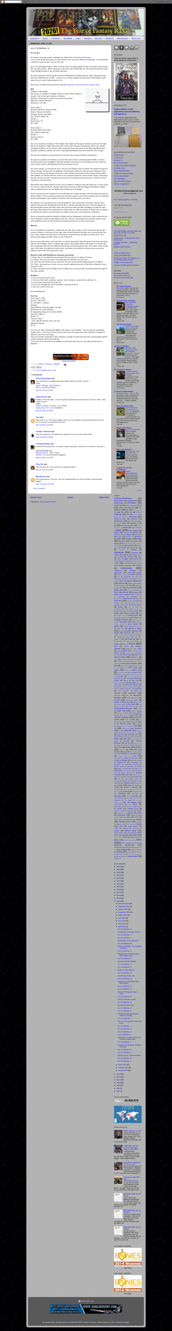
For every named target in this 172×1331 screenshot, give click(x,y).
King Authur (129, 665)
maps (123, 682)
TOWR (134, 806)
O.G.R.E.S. (125, 715)
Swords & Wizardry (131, 787)
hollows (116, 644)
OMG (133, 719)
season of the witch (131, 758)
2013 (118, 1074)
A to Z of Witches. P (125, 986)
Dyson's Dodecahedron (125, 391)
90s (131, 512)
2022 (118, 878)
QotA (125, 739)
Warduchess (135, 828)
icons (118, 650)
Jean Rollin (117, 659)
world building (121, 849)
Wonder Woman (131, 847)
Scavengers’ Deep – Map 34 (126, 393)
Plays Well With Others (122, 171)
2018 (118, 890)
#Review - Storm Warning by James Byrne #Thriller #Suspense (131, 350)
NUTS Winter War (120, 235)
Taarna (125, 789)
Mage (124, 678)
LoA (123, 674)
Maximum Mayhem (131, 685)
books (116, 543)
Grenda (116, 633)
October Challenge (121, 717)
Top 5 (122, 806)
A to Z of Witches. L (124, 1008)
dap (137, 576)
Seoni (132, 760)
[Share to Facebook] (38, 367)
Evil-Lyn (124, 611)
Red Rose (137, 743)
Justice (116, 663)
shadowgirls (117, 764)
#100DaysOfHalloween (123, 498)
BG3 (122, 534)
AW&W (125, 527)
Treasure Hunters (119, 810)
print (136, 735)
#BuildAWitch (118, 501)
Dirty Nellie (138, 585)
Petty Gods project (84, 57)
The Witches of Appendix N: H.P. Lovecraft (132, 1163)
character (119, 552)
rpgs (124, 752)
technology (135, 793)
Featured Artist (119, 155)
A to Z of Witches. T (124, 964)
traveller (119, 808)
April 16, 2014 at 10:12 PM (45, 484)
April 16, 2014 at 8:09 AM (44, 425)
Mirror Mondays (123, 691)
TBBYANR (121, 794)
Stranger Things (134, 779)
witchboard (136, 843)
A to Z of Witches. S (125, 967)
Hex (140, 639)
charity (116, 555)
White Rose (117, 837)
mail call (135, 680)
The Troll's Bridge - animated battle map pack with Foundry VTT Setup (127, 232)
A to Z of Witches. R (125, 973)
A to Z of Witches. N (125, 996)
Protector (123, 737)
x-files (138, 852)
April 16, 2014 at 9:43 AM (44, 437)
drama (137, 598)
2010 (118, 1083)
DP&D (116, 592)
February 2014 (123, 1067)
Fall (130, 611)
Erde (138, 609)
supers (119, 785)
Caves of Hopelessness (122, 253)
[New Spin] (120, 288)
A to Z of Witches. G (125, 1032)
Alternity (139, 521)
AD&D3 (123, 517)
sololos (112, 1322)
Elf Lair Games (136, 605)
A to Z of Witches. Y (125, 935)
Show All (139, 490)
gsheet (137, 633)
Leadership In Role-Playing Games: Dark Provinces (132, 373)
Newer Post (35, 497)
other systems (136, 728)
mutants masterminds (121, 702)
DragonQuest (134, 596)
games (116, 626)
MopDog (38, 455)
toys (140, 806)
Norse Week (129, 713)
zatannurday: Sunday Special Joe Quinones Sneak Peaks (129, 1038)
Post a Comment (39, 488)
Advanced (133, 517)
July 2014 (121, 918)
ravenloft (126, 741)
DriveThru (118, 601)
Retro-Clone (118, 747)
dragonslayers (127, 598)
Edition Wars (135, 603)
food (138, 617)
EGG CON (125, 605)
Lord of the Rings (137, 674)
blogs (139, 539)
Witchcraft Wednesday (124, 845)
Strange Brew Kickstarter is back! (129, 932)
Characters (55, 38)
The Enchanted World (121, 176)
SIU (139, 768)
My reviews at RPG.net (122, 275)
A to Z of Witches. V (125, 951)
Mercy (132, 687)
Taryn (140, 791)
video (121, 826)
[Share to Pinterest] (40, 367)
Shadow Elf (121, 762)
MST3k (128, 700)
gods (137, 631)
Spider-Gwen (136, 774)
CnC (117, 563)
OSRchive (125, 728)
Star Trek (138, 777)
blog (119, 539)
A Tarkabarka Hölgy (43, 444)
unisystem (121, 815)
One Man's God (119, 168)
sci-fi (134, 756)
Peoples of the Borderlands (123, 262)
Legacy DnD (136, 670)
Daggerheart (127, 576)
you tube (121, 856)
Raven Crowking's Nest (125, 406)
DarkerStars (117, 579)
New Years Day (127, 706)
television (117, 796)
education (117, 605)
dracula (125, 592)
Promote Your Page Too (121, 212)
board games (134, 541)
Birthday (137, 534)
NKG (132, 711)
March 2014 (122, 1065)
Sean (37, 417)
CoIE (138, 563)
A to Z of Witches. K (125, 1011)
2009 (118, 1085)
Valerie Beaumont (119, 819)
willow (116, 840)
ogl (134, 717)
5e (127, 510)
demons (121, 583)
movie (136, 698)
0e (115, 505)
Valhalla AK (129, 819)
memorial (116, 687)
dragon (136, 592)
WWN (132, 852)
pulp (137, 737)
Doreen (129, 590)
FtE (123, 624)
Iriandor (137, 655)
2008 (118, 1088)
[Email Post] (64, 364)
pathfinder (128, 730)
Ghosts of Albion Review (126, 970)
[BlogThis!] (34, 367)
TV (124, 813)
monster (117, 693)
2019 (118, 887)
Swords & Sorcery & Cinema (124, 173)
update (133, 815)
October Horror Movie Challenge (125, 165)
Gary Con (139, 626)
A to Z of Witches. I (124, 1026)
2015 (118, 898)
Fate (140, 613)
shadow (139, 760)
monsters (132, 693)
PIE (127, 732)
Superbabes (117, 783)
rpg (127, 750)
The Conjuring (118, 798)
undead (139, 813)
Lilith (140, 672)
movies (117, 700)
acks (134, 514)
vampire (138, 819)
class (140, 557)
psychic (132, 737)
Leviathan (120, 672)
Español (116, 611)
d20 (140, 574)
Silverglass (130, 766)
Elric (130, 607)
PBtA (138, 730)
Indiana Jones (129, 653)
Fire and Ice (123, 617)
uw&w (128, 817)
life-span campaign (130, 672)
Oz (120, 730)
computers (132, 570)
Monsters (87, 38)
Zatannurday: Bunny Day (126, 976)
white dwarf (132, 835)
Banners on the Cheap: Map (123, 277)
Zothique (116, 858)
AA (128, 514)
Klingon (138, 665)
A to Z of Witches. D (125, 1049)
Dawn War (123, 581)
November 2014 (123, 906)
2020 (118, 884)
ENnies (131, 609)
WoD (123, 847)
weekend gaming (131, 832)
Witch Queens (122, 38)
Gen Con (120, 628)
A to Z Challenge (41, 370)
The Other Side (118, 208)
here (63, 422)
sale (129, 754)
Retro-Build (136, 745)
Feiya (115, 617)
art (115, 525)
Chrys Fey (39, 464)
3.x (140, 508)
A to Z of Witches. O (125, 989)
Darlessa (126, 579)
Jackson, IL (118, 160)
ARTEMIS (124, 525)
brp (135, 543)
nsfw (117, 715)
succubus (117, 781)
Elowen (120, 607)
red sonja (117, 745)
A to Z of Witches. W (125, 943)
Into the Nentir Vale (124, 655)
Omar (126, 719)
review (128, 747)
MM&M (136, 691)
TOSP (128, 806)
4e (120, 510)
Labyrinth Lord (72, 85)
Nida (140, 708)
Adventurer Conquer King (89, 85)
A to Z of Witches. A (124, 1061)
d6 (118, 576)
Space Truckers (126, 772)
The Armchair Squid (124, 324)
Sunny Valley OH (134, 781)
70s (115, 512)
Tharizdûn (135, 796)
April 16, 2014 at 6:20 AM (44, 411)
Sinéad (139, 766)
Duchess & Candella (133, 601)
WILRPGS (126, 840)
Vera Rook (129, 824)
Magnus (126, 680)
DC (131, 581)
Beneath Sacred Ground (122, 247)
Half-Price (123, 635)
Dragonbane (138, 594)
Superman (127, 783)
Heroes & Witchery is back (127, 999)
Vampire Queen (125, 822)
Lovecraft (120, 676)
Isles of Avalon (120, 657)
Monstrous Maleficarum (121, 695)
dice (130, 585)
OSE (135, 726)
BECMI (135, 532)
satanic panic (137, 754)
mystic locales (121, 704)
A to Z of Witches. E (125, 1042)
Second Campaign (120, 760)
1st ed (139, 505)
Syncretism (117, 789)
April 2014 (122, 927)
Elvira (137, 607)
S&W (122, 754)
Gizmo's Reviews (123, 346)
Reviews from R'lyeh (124, 428)
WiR (133, 840)
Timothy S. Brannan (43, 431)
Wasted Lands (130, 831)
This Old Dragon (119, 179)
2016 (118, 895)
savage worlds (122, 756)
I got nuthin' (137, 649)
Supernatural (138, 783)
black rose (117, 537)
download (136, 590)
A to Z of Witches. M (125, 1002)
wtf (128, 852)
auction (118, 527)
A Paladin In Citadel (124, 370)
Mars (130, 683)
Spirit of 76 (117, 776)
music (136, 700)
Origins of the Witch (125, 726)
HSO (115, 646)
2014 (118, 901)
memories (124, 687)
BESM (116, 534)
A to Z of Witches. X (125, 938)
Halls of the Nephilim (124, 449)
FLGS (132, 617)
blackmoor (129, 536)
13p (120, 505)
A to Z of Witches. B (125, 1058)
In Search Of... (119, 158)
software (133, 770)
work (140, 847)
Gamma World (128, 626)
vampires (139, 821)
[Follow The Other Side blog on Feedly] (121, 225)
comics (139, 565)
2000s (121, 508)
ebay (125, 603)
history (137, 641)
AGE (129, 521)
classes (135, 559)
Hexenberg (129, 641)
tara (125, 791)
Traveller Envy (132, 808)
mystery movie (137, 702)
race (138, 739)
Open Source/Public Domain (127, 721)
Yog (115, 856)
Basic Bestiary (133, 530)
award (133, 527)
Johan (139, 659)
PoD (129, 735)
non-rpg (139, 711)
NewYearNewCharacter (123, 708)
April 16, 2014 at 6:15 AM (44, 390)
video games (133, 826)
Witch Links (136, 38)
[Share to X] (36, 367)
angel (117, 523)
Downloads (68, 38)
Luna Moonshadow (133, 676)
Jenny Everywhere (129, 659)
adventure (134, 519)
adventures (118, 521)
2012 (118, 1077)
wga (123, 835)
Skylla (116, 770)
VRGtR (116, 828)
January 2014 (123, 1070)
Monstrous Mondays (121, 163)
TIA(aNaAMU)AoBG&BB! (121, 804)
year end (122, 854)
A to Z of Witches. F (124, 1034)
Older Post (104, 497)
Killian (122, 665)
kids (115, 666)
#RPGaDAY (132, 503)
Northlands (138, 713)
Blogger (126, 1322)
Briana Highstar (128, 543)
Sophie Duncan (41, 397)
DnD (135, 588)
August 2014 (122, 915)
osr (115, 728)
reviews (139, 747)
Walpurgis (125, 828)
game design (133, 624)
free (115, 622)
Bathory (116, 532)
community (126, 568)
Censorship (122, 549)
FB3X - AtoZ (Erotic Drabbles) (46, 387)
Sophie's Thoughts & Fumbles (46, 406)
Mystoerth (109, 38)
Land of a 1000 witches (128, 668)
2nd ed (130, 508)
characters (134, 553)
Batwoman (127, 532)
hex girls (119, 641)
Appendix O (34, 38)
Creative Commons (122, 574)
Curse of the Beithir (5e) (122, 255)
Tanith (120, 791)
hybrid (128, 648)
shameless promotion (132, 764)
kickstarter (133, 663)
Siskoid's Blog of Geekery (126, 301)
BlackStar (138, 537)
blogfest (129, 539)
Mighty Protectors (125, 689)
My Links (98, 38)
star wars (121, 779)
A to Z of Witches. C (125, 1052)
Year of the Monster (134, 854)
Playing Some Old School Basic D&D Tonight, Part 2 (128, 954)
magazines (117, 678)
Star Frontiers (128, 776)
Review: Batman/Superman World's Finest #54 (132, 473)
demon (139, 581)
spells (127, 774)
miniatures (138, 689)
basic (50, 370)
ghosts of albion (135, 628)
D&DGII (132, 574)
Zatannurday (132, 856)
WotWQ (119, 852)
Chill (121, 557)
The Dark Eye (131, 798)
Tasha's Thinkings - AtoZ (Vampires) (48, 385)
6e (139, 510)
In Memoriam (134, 650)
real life (127, 743)
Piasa (122, 732)
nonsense (120, 713)
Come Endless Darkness (123, 565)
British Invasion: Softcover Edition (129, 1055)
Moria (128, 698)
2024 (118, 872)
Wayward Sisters (119, 832)
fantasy (116, 613)
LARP (126, 670)
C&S (120, 545)
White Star (126, 837)
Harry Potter (130, 637)
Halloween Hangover (135, 635)
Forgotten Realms (121, 620)
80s (122, 512)
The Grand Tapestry (124, 286)
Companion (118, 570)
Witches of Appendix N (122, 184)
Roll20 (121, 749)
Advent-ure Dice (120, 519)
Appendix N (134, 523)
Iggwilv (125, 651)
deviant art (123, 585)
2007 (118, 1091)
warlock (116, 831)
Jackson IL (134, 657)
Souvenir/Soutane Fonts (126, 1005)
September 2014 (124, 912)
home (124, 644)
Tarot (133, 791)
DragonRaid (117, 598)
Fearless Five (120, 615)
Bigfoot (128, 534)
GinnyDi (121, 631)
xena (115, 854)
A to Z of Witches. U (125, 958)
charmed (126, 555)
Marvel (138, 682)
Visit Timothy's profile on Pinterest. (126, 200)
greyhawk (127, 633)
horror (132, 643)
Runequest (133, 752)
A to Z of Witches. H (125, 1029)
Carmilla (123, 548)
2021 (118, 881)
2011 (118, 1080)
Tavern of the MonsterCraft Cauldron (126, 265)
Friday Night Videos (125, 622)
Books (45, 38)
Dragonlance (121, 596)
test (128, 796)
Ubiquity (130, 813)
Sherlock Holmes (119, 766)
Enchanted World (119, 609)
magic (132, 678)
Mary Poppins (118, 684)
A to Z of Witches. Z (124, 929)
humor (126, 646)
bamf (140, 527)
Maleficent (117, 682)
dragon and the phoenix (122, 594)
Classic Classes (137, 561)
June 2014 (122, 921)
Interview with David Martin (127, 961)
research (126, 745)
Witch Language (126, 843)
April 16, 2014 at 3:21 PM (44, 458)
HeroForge (131, 639)
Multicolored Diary (42, 453)
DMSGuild (126, 588)
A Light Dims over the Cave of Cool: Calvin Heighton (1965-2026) (131, 1147)
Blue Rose (122, 541)
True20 (139, 811)
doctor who (118, 590)
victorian (138, 824)
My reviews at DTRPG (121, 273)
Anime (124, 523)
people (116, 732)
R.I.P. (132, 739)
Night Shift (121, 711)
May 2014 (121, 924)
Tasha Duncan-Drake (43, 378)
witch (54, 370)
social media (125, 770)
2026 (118, 867)
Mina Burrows (41, 476)
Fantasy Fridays (129, 613)
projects (116, 737)
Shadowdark (134, 762)
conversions (118, 572)
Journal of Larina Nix (123, 661)
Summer (124, 781)
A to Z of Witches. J (124, 1018)
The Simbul (128, 800)
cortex (129, 572)
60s (134, 510)
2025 (118, 869)
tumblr (119, 813)
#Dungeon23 (132, 501)
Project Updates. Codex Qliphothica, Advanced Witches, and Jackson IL (127, 111)
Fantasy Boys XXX (42, 408)
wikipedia (136, 837)
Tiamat (134, 804)
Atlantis (140, 525)
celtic (140, 548)
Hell (122, 639)
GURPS (116, 635)
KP (115, 667)
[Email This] (31, 367)
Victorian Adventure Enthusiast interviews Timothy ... (128, 1014)
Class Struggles (123, 559)
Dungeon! (117, 603)
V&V (136, 817)
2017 (118, 892)
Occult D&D (134, 715)
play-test (120, 735)
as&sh (132, 525)
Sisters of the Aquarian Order (125, 768)
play (140, 733)
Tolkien (116, 806)
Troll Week (131, 810)
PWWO (116, 739)
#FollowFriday (118, 503)
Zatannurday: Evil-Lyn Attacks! (128, 940)
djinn (117, 587)
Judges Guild (136, 661)
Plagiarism (133, 732)
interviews (139, 653)
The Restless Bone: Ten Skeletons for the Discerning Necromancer (127, 259)
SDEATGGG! (117, 758)
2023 (118, 875)
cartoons (132, 547)
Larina (116, 670)
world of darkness (136, 849)
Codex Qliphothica (129, 563)
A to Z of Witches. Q (125, 979)
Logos (78, 38)
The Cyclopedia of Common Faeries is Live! (132, 409)
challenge (133, 550)
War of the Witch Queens (122, 181)
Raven (116, 741)
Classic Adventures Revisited (122, 561)
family (136, 611)
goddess (129, 631)
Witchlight (116, 847)
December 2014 (123, 903)
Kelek (123, 663)
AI (133, 521)
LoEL (128, 674)
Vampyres (119, 824)
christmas (130, 557)
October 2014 (123, 909)
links (118, 674)
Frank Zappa (136, 620)
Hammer (119, 637)
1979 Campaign (129, 505)
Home (70, 497)
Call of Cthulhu (129, 545)
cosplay (139, 572)
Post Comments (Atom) (48, 502)
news (136, 706)
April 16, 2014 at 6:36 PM (44, 470)
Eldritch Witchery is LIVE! (132, 1131)
